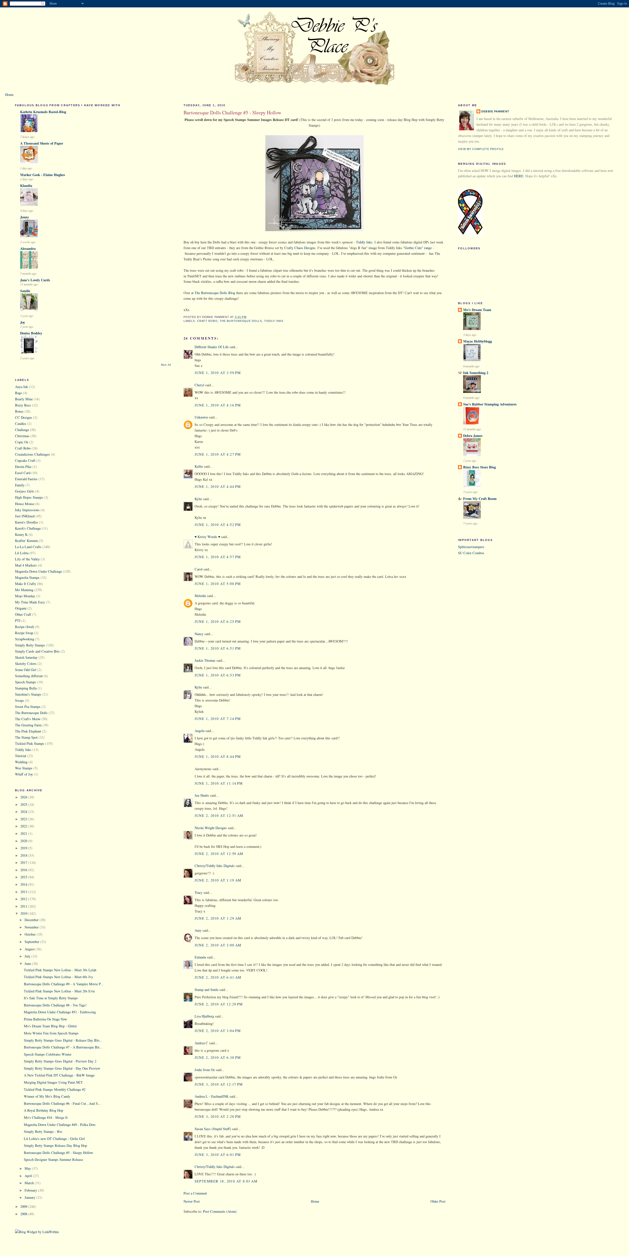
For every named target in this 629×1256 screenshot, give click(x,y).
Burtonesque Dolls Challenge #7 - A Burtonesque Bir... (63, 1047)
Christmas (22, 436)
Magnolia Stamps (27, 577)
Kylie (198, 498)
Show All (166, 364)
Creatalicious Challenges (32, 454)
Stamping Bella (26, 688)
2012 (24, 899)
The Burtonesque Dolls (31, 712)
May (28, 1168)
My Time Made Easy (30, 602)
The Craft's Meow (28, 719)
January (30, 1197)
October (31, 934)
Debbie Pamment (495, 111)
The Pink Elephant (28, 731)
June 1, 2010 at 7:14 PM (218, 718)
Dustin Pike (23, 466)
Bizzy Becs (23, 405)
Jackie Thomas (205, 660)
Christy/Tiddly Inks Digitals (215, 865)
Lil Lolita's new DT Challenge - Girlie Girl (54, 1138)
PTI (17, 620)
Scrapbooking (24, 639)
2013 (24, 891)
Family (20, 485)
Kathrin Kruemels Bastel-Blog (43, 111)
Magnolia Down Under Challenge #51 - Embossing (60, 1012)
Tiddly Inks (23, 749)
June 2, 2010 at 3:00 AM (218, 945)
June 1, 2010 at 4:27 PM (218, 454)
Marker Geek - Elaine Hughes (42, 174)
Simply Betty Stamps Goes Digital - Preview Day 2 (60, 1061)
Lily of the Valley (27, 559)
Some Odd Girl (25, 669)
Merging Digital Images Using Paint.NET (53, 1082)
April (29, 1175)
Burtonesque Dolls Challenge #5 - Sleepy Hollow (58, 1152)
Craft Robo (23, 448)
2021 (24, 833)
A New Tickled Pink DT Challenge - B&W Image (59, 1075)
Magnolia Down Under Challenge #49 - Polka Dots (60, 1124)
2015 (24, 877)
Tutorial (20, 755)
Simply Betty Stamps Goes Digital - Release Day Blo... (63, 1040)
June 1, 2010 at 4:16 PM (218, 405)
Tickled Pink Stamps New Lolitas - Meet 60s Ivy (58, 976)
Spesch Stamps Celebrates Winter (47, 1054)
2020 (24, 840)
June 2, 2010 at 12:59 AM (219, 853)
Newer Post (192, 1201)
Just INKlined (25, 516)
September (32, 941)
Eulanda (200, 957)
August (30, 949)
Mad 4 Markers (26, 565)
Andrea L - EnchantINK (212, 1096)
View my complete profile (481, 149)
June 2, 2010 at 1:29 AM (218, 918)
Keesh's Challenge (28, 528)
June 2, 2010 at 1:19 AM (218, 880)
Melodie (200, 595)
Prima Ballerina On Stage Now (45, 1019)
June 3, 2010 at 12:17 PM (219, 1084)
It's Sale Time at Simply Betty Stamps (51, 998)
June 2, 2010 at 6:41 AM (218, 977)
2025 (24, 804)
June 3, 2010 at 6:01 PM (218, 1154)
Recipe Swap (24, 632)
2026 (24, 797)
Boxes (19, 411)
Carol (198, 569)
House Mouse (24, 503)
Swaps (19, 700)
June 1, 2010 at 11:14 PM (219, 783)
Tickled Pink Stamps (29, 743)
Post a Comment (195, 1193)
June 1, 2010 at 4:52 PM (218, 524)
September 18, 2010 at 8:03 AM (226, 1181)
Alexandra (28, 248)
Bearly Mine (24, 399)
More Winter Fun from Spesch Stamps (51, 1033)
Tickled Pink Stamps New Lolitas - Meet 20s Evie (59, 991)
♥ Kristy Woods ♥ (207, 536)
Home (9, 94)
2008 (24, 1213)
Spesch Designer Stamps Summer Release (53, 1159)
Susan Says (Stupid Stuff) (213, 1128)
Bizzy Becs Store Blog (479, 467)
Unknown (201, 417)
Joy (22, 322)
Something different (29, 675)
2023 (24, 819)
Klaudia (26, 185)
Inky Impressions (27, 510)
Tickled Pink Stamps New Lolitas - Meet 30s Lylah (60, 970)
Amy (198, 930)
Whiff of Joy (24, 774)
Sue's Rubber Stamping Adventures (490, 404)
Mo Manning (24, 589)
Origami (21, 608)
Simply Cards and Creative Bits (37, 651)
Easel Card (22, 472)
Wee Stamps (23, 768)
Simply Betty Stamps (30, 645)
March (30, 1183)
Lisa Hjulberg (204, 1016)
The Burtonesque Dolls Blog (215, 292)
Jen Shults (202, 795)
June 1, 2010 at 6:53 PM (218, 675)
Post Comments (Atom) (220, 1211)
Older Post (437, 1201)
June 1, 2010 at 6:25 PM (218, 621)
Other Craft (23, 614)
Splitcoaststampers (471, 546)
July (28, 956)
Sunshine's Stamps (28, 694)
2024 (24, 811)
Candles (20, 423)
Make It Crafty (25, 583)
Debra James (473, 435)
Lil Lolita (22, 553)
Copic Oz (21, 442)
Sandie (25, 290)
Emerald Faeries (26, 479)
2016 (24, 869)
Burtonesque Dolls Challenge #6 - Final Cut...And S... (62, 1103)
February (31, 1190)
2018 (24, 855)
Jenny (24, 217)
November (32, 927)
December (32, 919)
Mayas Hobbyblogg (477, 341)
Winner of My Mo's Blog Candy (47, 1096)
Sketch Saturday (26, 657)
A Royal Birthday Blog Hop (43, 1110)
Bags (18, 392)
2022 (24, 826)
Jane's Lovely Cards (35, 280)
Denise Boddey (31, 333)
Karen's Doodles (26, 522)
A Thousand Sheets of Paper (41, 143)
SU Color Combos (471, 553)
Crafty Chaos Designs (299, 247)
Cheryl (199, 385)
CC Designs (23, 417)
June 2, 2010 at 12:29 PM (219, 1004)
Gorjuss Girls (24, 491)
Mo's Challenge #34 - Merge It (46, 1117)
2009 (24, 1206)
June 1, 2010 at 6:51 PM (218, 648)
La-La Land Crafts (28, 546)
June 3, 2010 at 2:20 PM (218, 1116)
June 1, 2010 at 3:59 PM (218, 372)
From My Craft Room (480, 498)
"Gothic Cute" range (417, 247)
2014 (24, 884)
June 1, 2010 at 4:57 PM (218, 556)
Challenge (22, 429)
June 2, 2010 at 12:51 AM (219, 815)
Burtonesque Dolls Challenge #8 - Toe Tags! (55, 1005)
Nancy (199, 633)
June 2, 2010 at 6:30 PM (218, 1057)
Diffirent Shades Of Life (212, 346)
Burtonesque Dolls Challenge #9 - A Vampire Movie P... (63, 984)
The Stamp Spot (26, 737)
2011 (24, 906)
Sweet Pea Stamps (28, 706)
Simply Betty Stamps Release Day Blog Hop (55, 1145)
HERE (518, 176)
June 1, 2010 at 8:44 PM (218, 756)
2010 (24, 913)
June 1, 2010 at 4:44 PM (218, 486)
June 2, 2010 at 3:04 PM (218, 1030)
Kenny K (21, 534)
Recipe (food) (24, 626)
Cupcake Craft (25, 460)
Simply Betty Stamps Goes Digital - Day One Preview (62, 1068)
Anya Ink (21, 386)
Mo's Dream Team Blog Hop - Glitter (50, 1026)
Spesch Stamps (25, 682)
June (28, 963)
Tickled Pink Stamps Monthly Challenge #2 (55, 1089)
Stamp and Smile (206, 989)
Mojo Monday (25, 596)
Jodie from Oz (205, 1069)
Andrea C (201, 1043)
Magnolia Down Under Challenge (38, 571)
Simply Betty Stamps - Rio (43, 1131)
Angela (199, 730)
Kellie (199, 466)
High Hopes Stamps (29, 497)
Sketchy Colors (26, 663)
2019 (24, 848)
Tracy (198, 892)
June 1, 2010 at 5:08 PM (218, 583)
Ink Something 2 (475, 372)
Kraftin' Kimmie (26, 540)
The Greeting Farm (28, 725)
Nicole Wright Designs (211, 827)
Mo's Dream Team (477, 309)
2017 (24, 862)
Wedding (21, 762)
